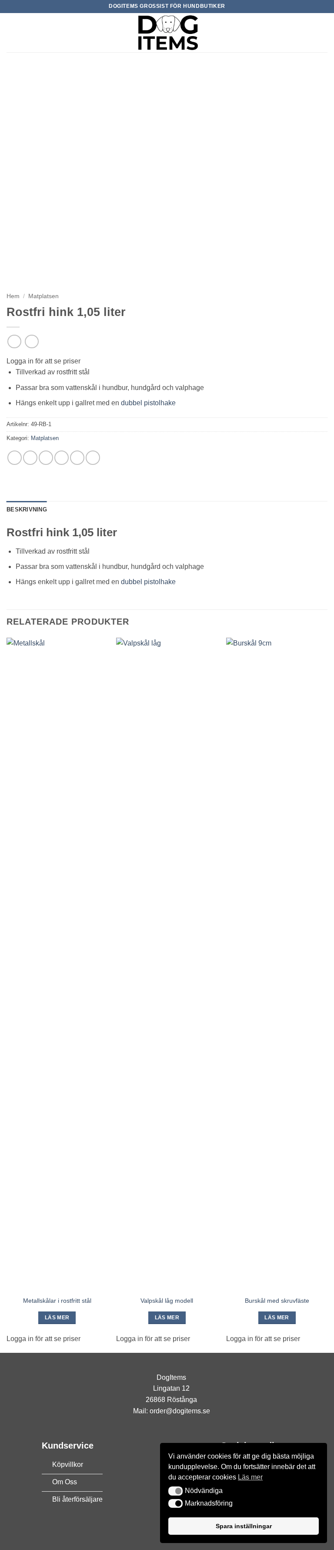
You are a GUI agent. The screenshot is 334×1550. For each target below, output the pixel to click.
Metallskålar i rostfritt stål (57, 1300)
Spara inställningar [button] (244, 1526)
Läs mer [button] (250, 1477)
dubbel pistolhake (148, 403)
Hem (13, 296)
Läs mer (57, 1317)
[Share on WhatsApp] (14, 458)
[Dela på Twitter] (46, 458)
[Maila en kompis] (61, 458)
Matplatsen (43, 296)
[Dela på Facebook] (30, 458)
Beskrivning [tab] (27, 509)
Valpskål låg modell (166, 1300)
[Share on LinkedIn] (93, 458)
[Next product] (14, 341)
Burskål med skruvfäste (277, 1300)
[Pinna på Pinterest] (77, 458)
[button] (12, 32)
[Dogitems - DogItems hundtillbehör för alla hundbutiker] (167, 32)
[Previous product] (31, 341)
